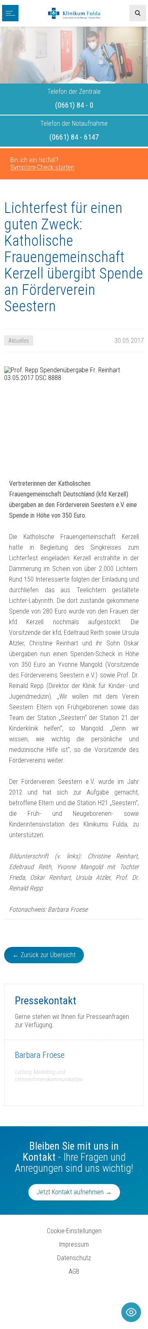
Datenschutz (74, 1258)
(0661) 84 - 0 (74, 105)
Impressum (74, 1244)
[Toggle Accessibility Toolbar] (131, 1312)
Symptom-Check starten (42, 167)
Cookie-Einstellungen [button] (74, 1231)
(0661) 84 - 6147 (74, 137)
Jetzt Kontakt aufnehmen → (74, 1192)
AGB (74, 1271)
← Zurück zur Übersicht (44, 955)
